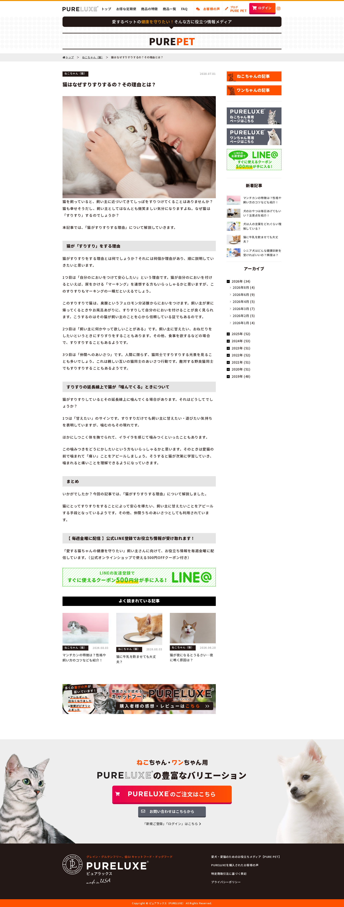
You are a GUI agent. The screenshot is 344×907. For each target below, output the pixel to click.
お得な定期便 (126, 8)
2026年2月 (241, 315)
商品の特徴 (149, 8)
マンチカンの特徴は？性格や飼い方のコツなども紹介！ (84, 657)
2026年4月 (241, 301)
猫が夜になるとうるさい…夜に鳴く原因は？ (191, 657)
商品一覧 (169, 8)
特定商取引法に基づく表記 (229, 874)
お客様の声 (210, 8)
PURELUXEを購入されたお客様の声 (234, 865)
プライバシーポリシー (226, 882)
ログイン (265, 7)
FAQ (184, 8)
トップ (106, 8)
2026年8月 (241, 287)
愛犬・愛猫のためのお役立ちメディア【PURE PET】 (246, 857)
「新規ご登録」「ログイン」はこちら (171, 823)
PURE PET (238, 9)
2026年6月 (241, 294)
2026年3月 (241, 308)
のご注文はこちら (193, 794)
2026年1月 (241, 322)
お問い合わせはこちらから (172, 811)
